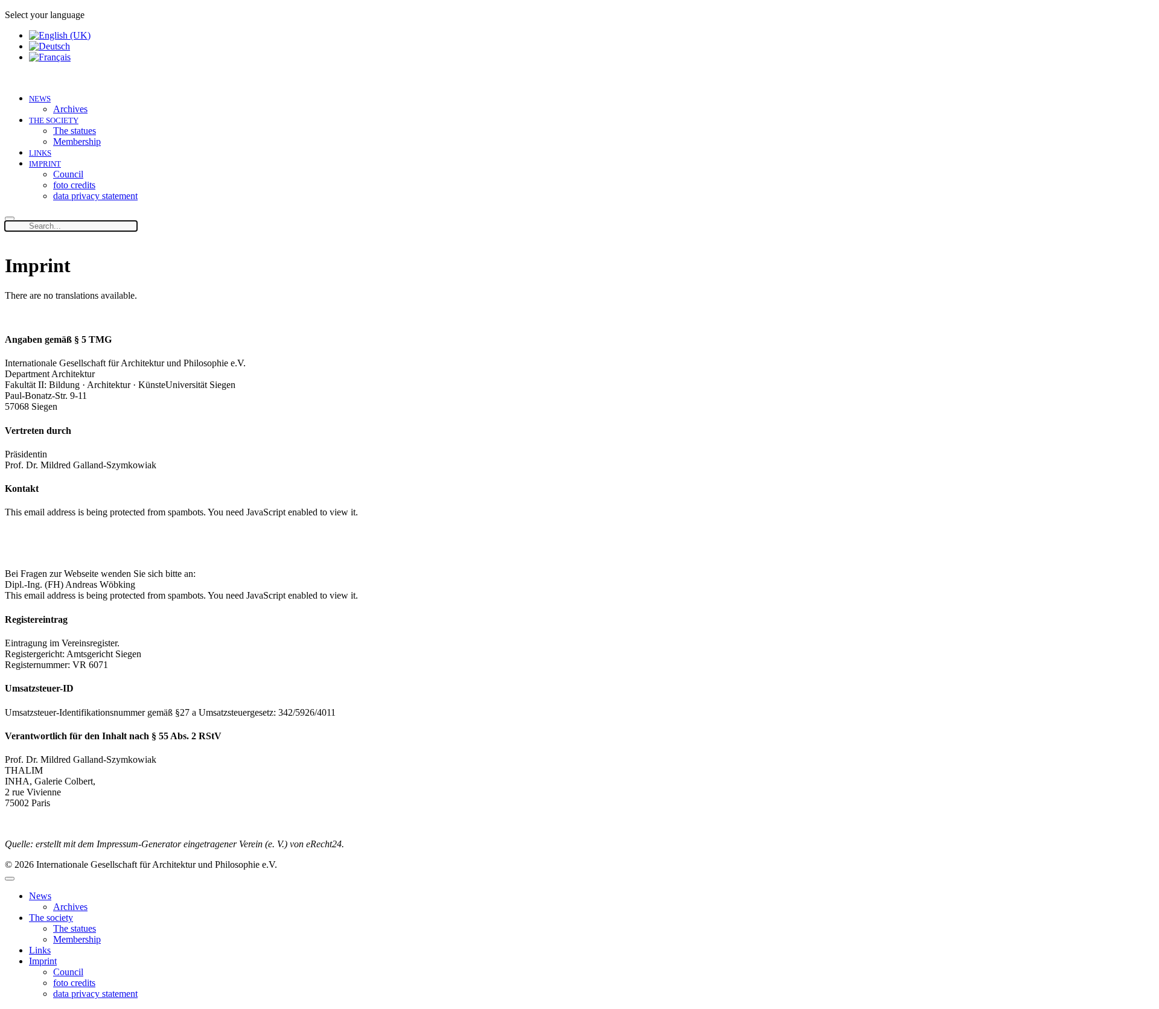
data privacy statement (95, 196)
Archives (70, 109)
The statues (74, 131)
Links (40, 153)
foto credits (74, 185)
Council (68, 174)
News (40, 98)
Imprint (45, 163)
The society (53, 120)
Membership (77, 141)
